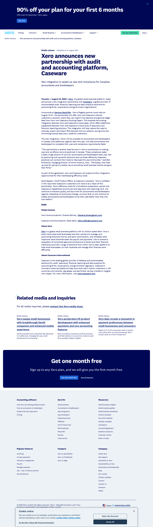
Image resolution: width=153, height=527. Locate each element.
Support (93, 33)
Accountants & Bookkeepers (72, 33)
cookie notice (62, 517)
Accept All (110, 522)
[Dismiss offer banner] (147, 3)
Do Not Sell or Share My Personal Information (36, 523)
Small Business (48, 33)
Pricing (21, 33)
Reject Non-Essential (110, 516)
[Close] (134, 511)
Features (32, 33)
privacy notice (74, 517)
